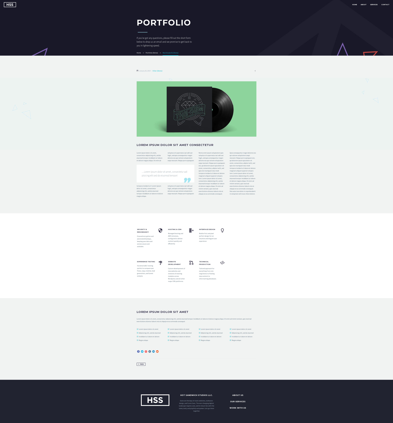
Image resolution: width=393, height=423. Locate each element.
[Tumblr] (150, 351)
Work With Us (238, 408)
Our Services (238, 401)
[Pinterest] (146, 351)
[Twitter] (142, 351)
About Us (237, 395)
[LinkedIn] (153, 351)
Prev (142, 364)
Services (374, 5)
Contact (385, 5)
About (363, 5)
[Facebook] (138, 351)
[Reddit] (157, 351)
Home (354, 5)
